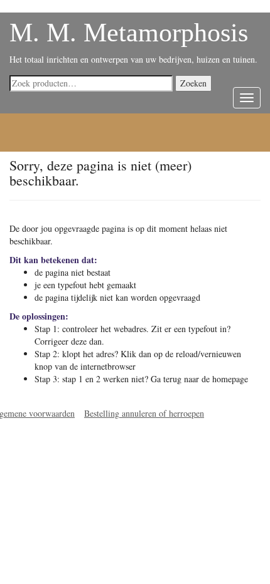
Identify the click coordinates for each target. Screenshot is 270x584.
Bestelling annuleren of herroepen (144, 413)
